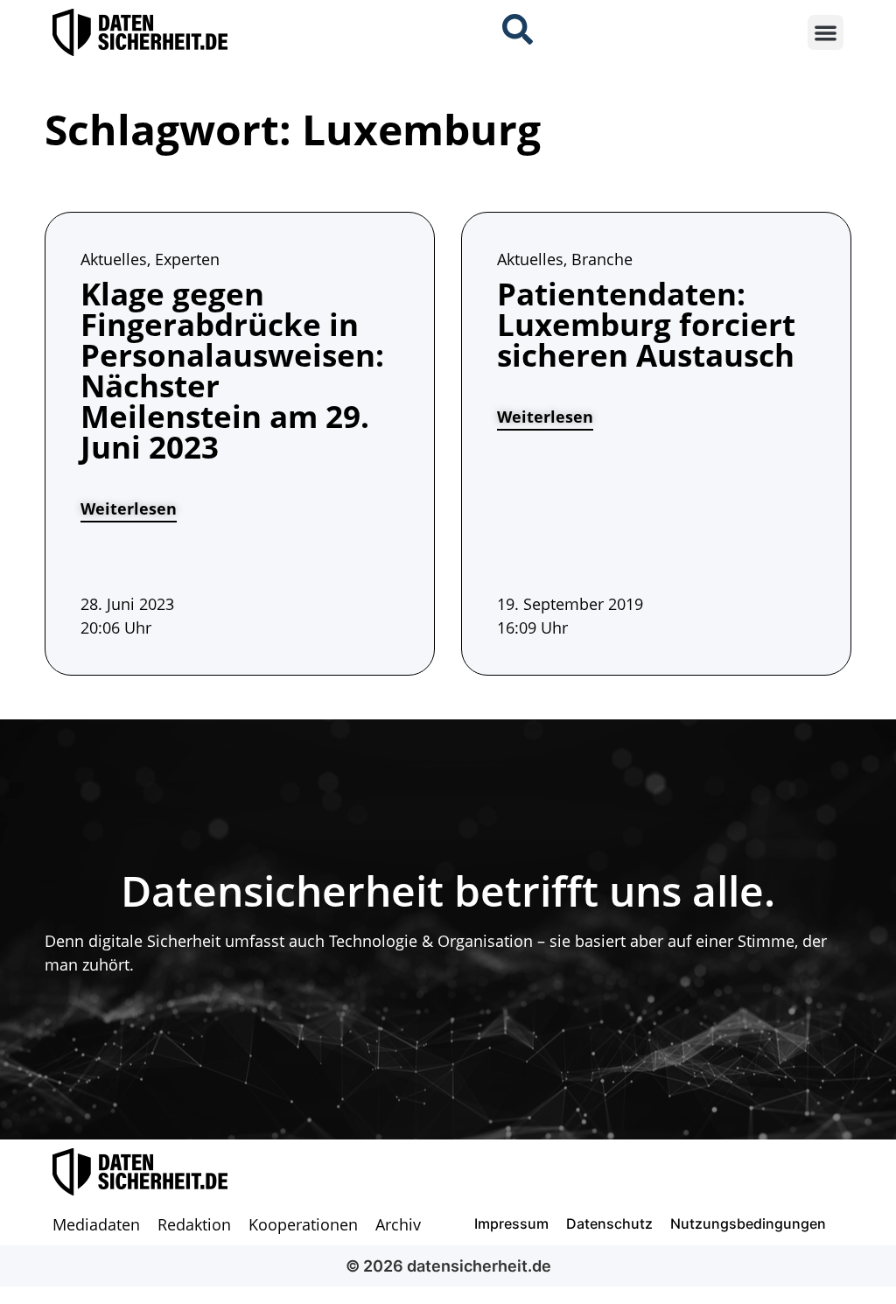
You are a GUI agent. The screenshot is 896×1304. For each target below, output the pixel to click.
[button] (826, 33)
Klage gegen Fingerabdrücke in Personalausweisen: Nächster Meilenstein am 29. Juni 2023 (232, 370)
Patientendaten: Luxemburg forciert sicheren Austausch (646, 324)
